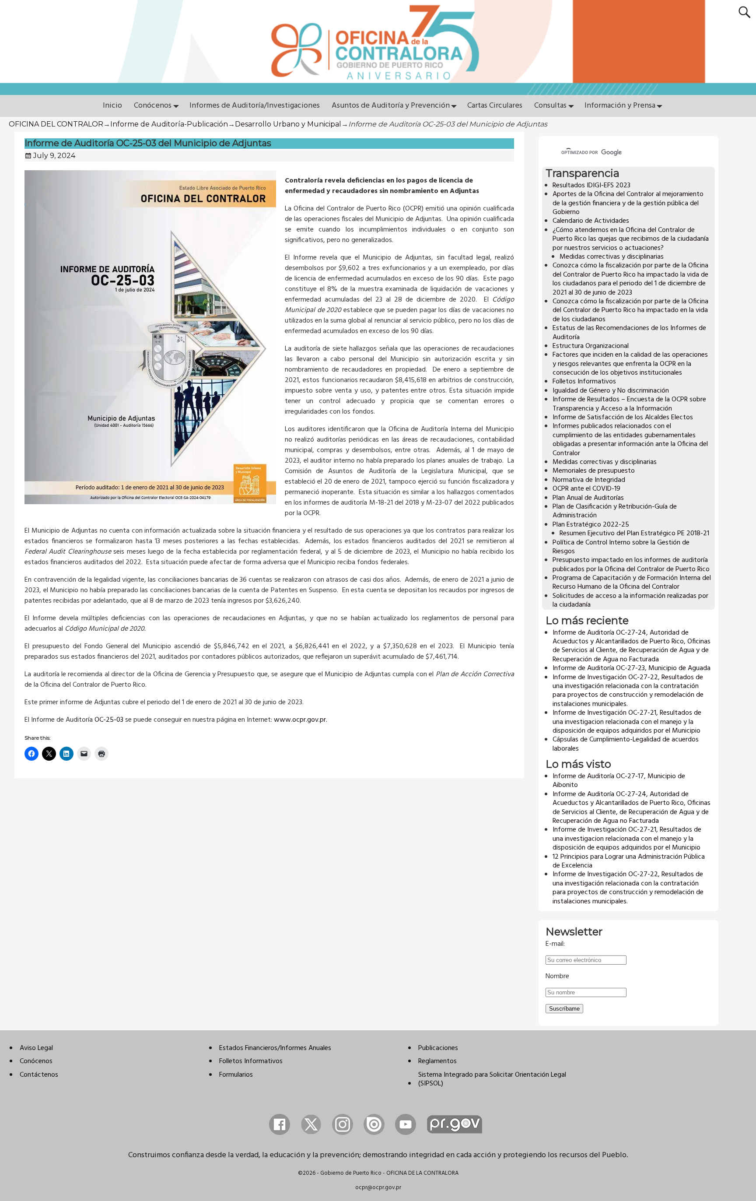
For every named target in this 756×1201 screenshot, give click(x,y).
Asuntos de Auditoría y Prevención (391, 105)
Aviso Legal (36, 1048)
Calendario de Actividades (591, 221)
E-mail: (555, 944)
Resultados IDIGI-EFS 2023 (591, 185)
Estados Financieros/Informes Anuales (275, 1048)
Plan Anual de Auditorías (588, 498)
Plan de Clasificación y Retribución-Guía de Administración (615, 511)
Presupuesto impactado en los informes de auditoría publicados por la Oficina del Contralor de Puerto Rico (631, 565)
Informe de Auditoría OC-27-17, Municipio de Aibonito (619, 781)
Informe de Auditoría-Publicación (169, 124)
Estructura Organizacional (591, 346)
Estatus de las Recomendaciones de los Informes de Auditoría (629, 333)
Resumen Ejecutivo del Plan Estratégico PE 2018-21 (634, 533)
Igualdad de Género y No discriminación (611, 391)
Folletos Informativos (584, 381)
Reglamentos (437, 1061)
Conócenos (153, 105)
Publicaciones (438, 1048)
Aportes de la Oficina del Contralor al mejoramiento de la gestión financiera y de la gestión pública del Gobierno (628, 203)
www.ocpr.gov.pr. (300, 720)
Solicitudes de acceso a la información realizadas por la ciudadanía (630, 600)
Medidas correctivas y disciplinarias (612, 257)
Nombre (557, 976)
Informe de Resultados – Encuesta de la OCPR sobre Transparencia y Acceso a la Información (629, 404)
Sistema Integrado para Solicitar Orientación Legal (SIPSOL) (492, 1079)
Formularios (236, 1075)
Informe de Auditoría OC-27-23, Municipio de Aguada (631, 668)
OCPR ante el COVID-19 (586, 489)
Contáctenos (39, 1075)
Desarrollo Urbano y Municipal (288, 124)
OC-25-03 (108, 720)
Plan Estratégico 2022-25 (591, 524)
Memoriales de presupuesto (594, 471)
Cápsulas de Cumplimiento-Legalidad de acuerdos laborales (626, 744)
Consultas (550, 105)
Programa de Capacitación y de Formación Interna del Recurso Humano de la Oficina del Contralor (632, 582)
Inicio (112, 105)
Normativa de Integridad (589, 480)
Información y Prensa (619, 105)
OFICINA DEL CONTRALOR (56, 124)
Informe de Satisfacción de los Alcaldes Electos (623, 417)
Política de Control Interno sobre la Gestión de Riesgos (621, 547)
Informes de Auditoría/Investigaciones (254, 105)
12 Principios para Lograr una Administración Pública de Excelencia (629, 861)
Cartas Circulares (494, 105)
